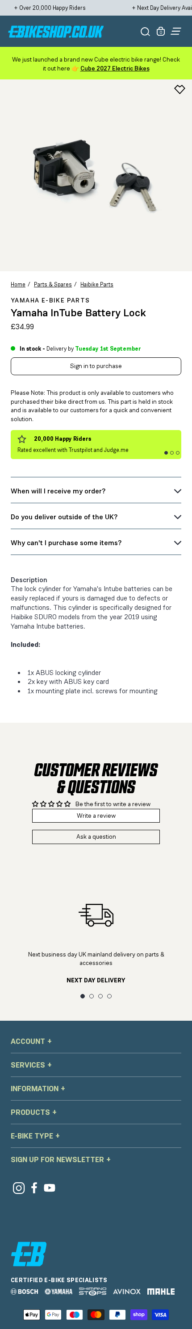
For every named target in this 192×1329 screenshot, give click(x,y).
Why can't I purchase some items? (66, 542)
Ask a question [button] (96, 836)
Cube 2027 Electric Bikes (115, 68)
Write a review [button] (96, 815)
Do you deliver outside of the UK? (64, 517)
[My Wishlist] (179, 89)
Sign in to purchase (96, 366)
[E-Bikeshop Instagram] (18, 1188)
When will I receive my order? (58, 491)
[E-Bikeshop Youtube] (50, 1188)
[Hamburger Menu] (176, 31)
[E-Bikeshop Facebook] (34, 1188)
